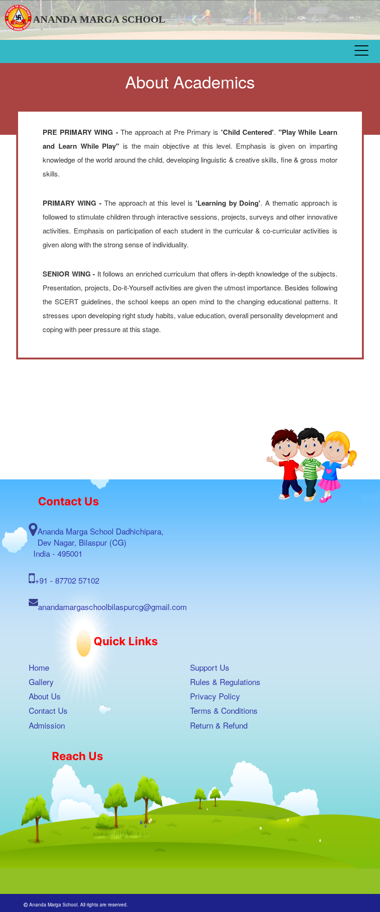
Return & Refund (218, 725)
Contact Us (48, 710)
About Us (45, 696)
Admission (47, 725)
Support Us (209, 667)
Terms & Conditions (224, 710)
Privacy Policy (215, 696)
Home (39, 667)
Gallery (41, 681)
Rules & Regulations (225, 681)
